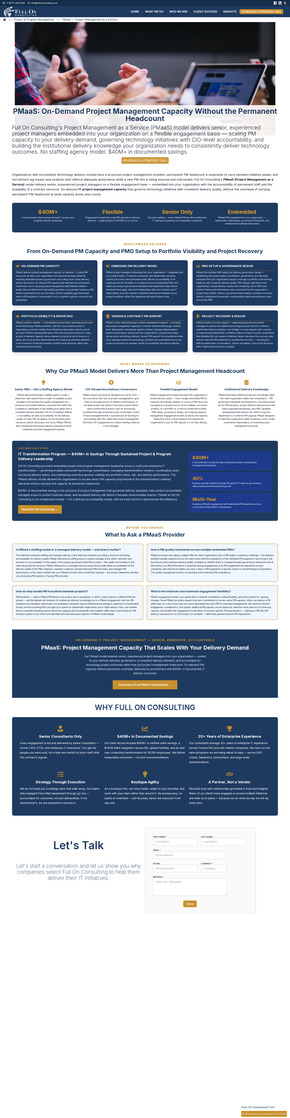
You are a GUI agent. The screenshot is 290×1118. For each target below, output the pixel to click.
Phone (156, 863)
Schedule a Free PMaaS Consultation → (145, 684)
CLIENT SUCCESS (205, 11)
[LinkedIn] (280, 3)
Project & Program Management (34, 19)
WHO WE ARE (178, 11)
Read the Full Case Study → (40, 509)
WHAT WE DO (154, 11)
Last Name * (207, 837)
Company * (207, 863)
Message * (158, 877)
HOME (135, 11)
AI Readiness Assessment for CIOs (264, 1113)
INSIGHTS (230, 11)
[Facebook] (275, 3)
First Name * (160, 837)
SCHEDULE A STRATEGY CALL (261, 11)
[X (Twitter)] (284, 3)
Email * (157, 850)
